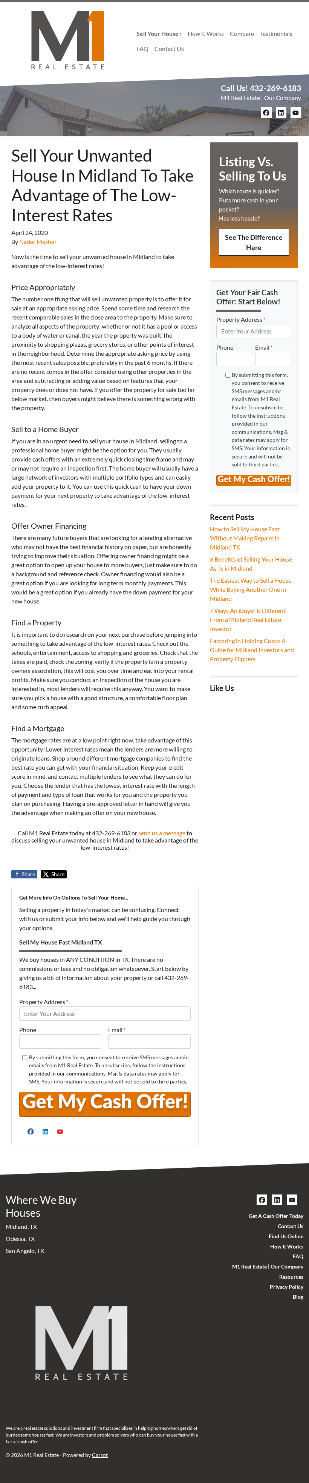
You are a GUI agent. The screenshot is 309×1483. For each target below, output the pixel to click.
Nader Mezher (38, 241)
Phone (27, 1029)
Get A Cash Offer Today (276, 1216)
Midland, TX (21, 1226)
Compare (242, 33)
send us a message (161, 832)
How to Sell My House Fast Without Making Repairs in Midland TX (245, 538)
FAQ (142, 48)
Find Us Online (286, 1236)
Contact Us (169, 48)
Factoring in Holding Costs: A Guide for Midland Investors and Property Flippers (252, 649)
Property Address (43, 1001)
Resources (291, 1277)
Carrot (100, 1455)
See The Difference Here (254, 242)
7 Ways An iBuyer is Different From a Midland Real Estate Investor (248, 619)
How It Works (206, 33)
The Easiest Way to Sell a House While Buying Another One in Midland (250, 589)
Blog (298, 1297)
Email (116, 1029)
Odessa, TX (20, 1238)
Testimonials (276, 33)
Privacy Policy (286, 1287)
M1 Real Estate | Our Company (261, 97)
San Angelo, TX (25, 1250)
